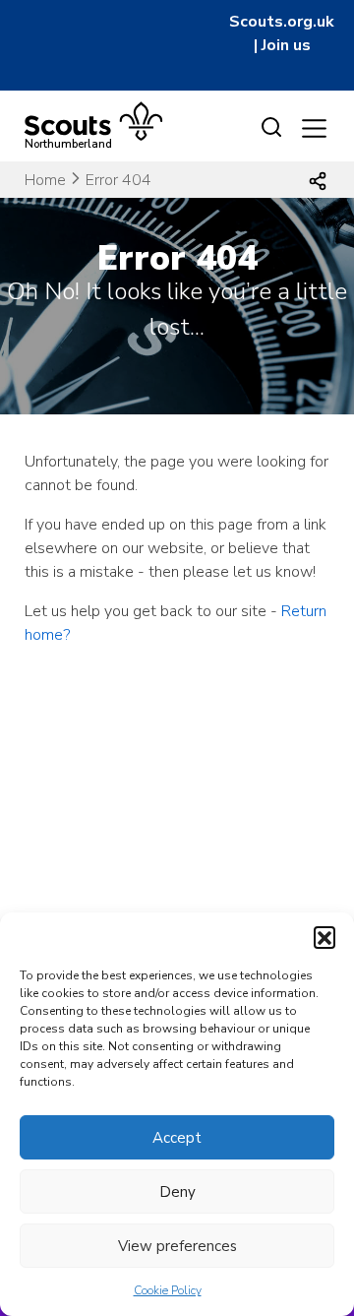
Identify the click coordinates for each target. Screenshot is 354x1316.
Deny (177, 1192)
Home (45, 180)
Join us (286, 45)
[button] (324, 937)
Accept (177, 1138)
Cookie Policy (168, 1290)
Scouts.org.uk (281, 21)
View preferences (177, 1246)
